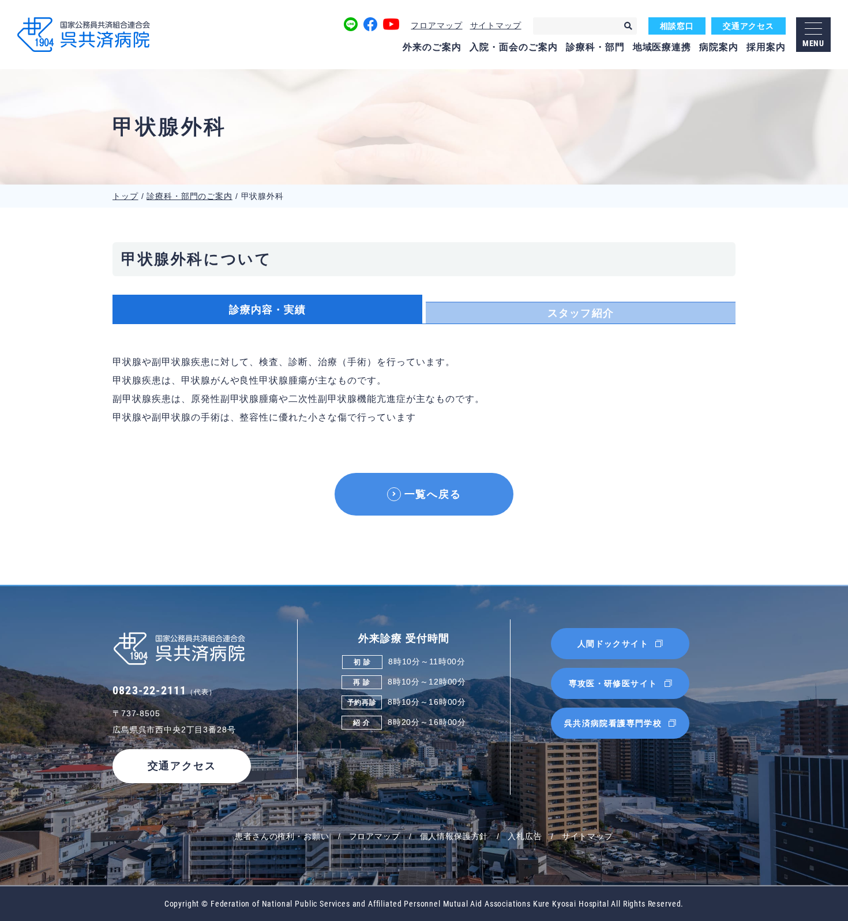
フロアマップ (436, 25)
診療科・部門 (595, 47)
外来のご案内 (432, 47)
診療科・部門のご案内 (189, 196)
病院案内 (718, 47)
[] (628, 26)
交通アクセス (748, 26)
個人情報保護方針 (454, 836)
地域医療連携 (662, 47)
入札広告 (525, 836)
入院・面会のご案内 (514, 47)
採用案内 (766, 47)
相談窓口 (677, 26)
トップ (125, 196)
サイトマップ (495, 25)
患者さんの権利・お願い (282, 836)
